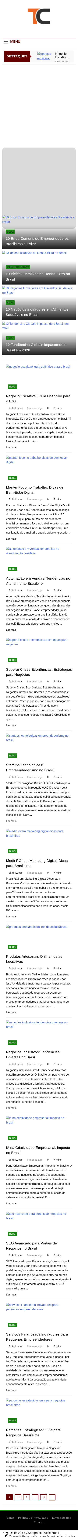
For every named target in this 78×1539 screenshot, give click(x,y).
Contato (39, 1522)
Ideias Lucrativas (18, 267)
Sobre (10, 1517)
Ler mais (11, 447)
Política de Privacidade (33, 1517)
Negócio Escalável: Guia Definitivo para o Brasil (62, 55)
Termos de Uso (61, 1517)
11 (43, 1497)
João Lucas (16, 408)
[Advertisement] (39, 105)
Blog (10, 231)
